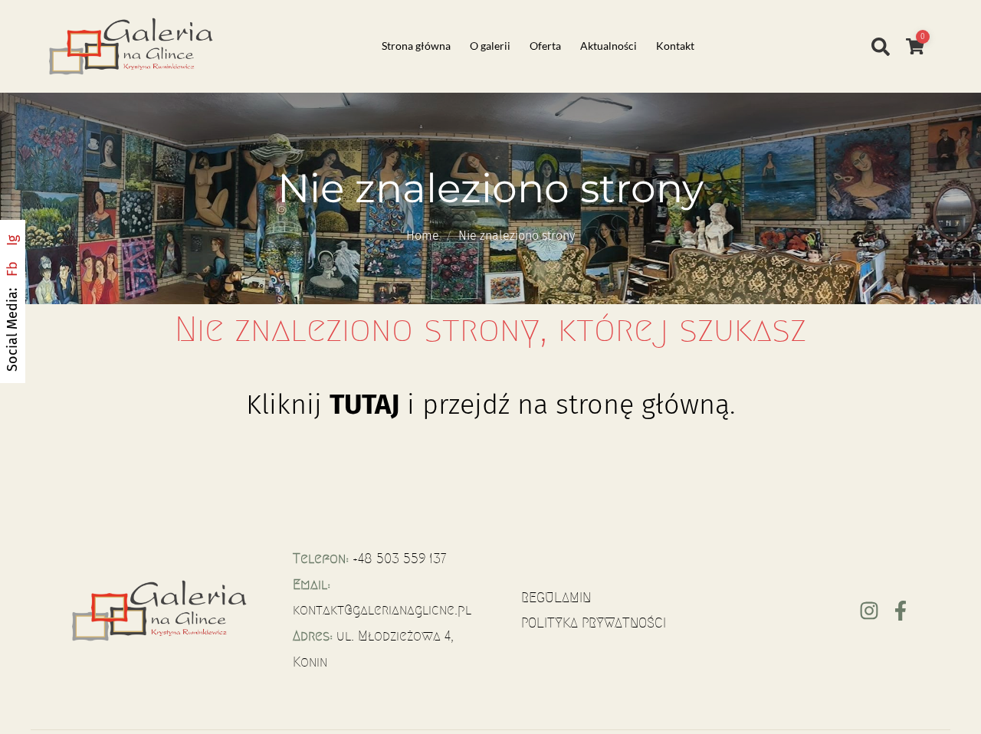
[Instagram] (869, 611)
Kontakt (675, 45)
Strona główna (416, 45)
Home (422, 235)
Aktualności (608, 45)
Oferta (545, 45)
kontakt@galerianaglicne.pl (382, 610)
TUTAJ (364, 404)
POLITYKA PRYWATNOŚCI (593, 623)
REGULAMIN (556, 597)
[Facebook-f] (900, 611)
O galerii (490, 45)
